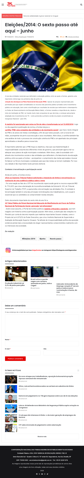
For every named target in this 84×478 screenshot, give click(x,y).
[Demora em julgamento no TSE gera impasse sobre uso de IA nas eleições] (11, 399)
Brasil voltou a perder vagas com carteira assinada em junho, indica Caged (41, 282)
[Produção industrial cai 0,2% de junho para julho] (16, 273)
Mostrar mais (42, 436)
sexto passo (56, 239)
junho (43, 239)
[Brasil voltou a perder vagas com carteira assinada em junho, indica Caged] (42, 271)
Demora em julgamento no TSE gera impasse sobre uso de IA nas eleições (48, 396)
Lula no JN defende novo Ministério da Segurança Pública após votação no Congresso (49, 406)
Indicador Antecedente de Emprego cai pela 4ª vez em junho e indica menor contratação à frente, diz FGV (68, 288)
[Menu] (3, 5)
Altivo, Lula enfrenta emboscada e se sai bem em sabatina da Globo (46, 386)
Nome (7, 339)
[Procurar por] (81, 5)
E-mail (8, 349)
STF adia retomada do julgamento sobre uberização (40, 425)
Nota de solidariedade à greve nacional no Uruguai (41, 16)
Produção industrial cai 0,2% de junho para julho (15, 284)
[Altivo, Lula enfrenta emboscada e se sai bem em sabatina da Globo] (11, 389)
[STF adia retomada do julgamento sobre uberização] (11, 428)
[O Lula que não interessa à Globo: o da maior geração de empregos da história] (11, 418)
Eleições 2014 (29, 239)
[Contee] (17, 5)
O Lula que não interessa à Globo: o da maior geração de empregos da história (47, 416)
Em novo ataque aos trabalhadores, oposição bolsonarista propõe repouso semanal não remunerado (46, 377)
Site (45, 349)
